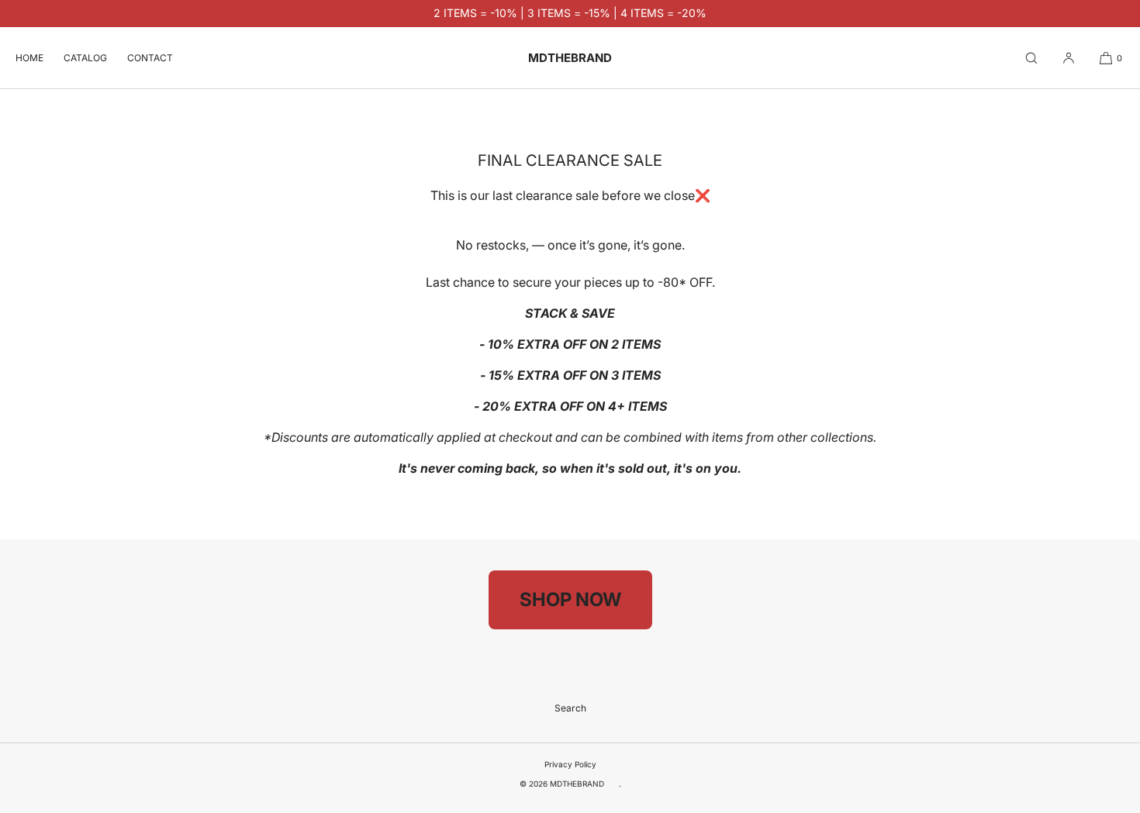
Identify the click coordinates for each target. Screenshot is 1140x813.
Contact (150, 58)
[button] (1031, 57)
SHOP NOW (570, 599)
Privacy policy (570, 764)
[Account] (1069, 57)
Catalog (85, 58)
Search (570, 708)
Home (29, 58)
